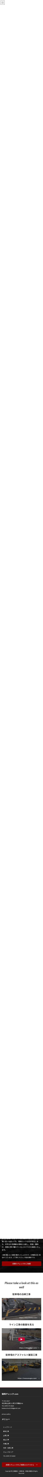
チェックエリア (8, 1452)
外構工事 (6, 1444)
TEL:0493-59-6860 (8, 1406)
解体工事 (6, 1431)
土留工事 (6, 1435)
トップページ (7, 1427)
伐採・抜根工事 (8, 1448)
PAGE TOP (39, 1430)
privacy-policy (6, 1414)
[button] (21, 1263)
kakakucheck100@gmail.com (11, 1408)
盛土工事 (6, 1439)
